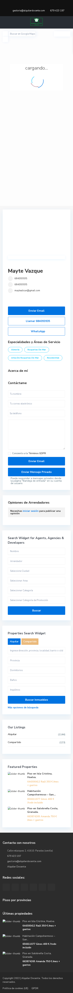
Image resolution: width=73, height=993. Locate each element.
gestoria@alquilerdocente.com (24, 861)
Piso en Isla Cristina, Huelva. (39, 921)
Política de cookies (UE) (15, 988)
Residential (53, 357)
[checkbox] (9, 453)
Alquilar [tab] (14, 641)
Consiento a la (29, 453)
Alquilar (12, 734)
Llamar (37, 321)
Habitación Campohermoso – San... (41, 792)
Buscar (36, 610)
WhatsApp (37, 331)
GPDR (35, 988)
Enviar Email (36, 311)
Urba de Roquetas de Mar (25, 357)
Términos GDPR (37, 453)
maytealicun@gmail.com (27, 290)
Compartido (14, 742)
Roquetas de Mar (36, 349)
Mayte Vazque (25, 271)
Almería (15, 349)
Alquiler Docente (16, 866)
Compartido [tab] (30, 641)
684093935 (21, 278)
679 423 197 (57, 10)
